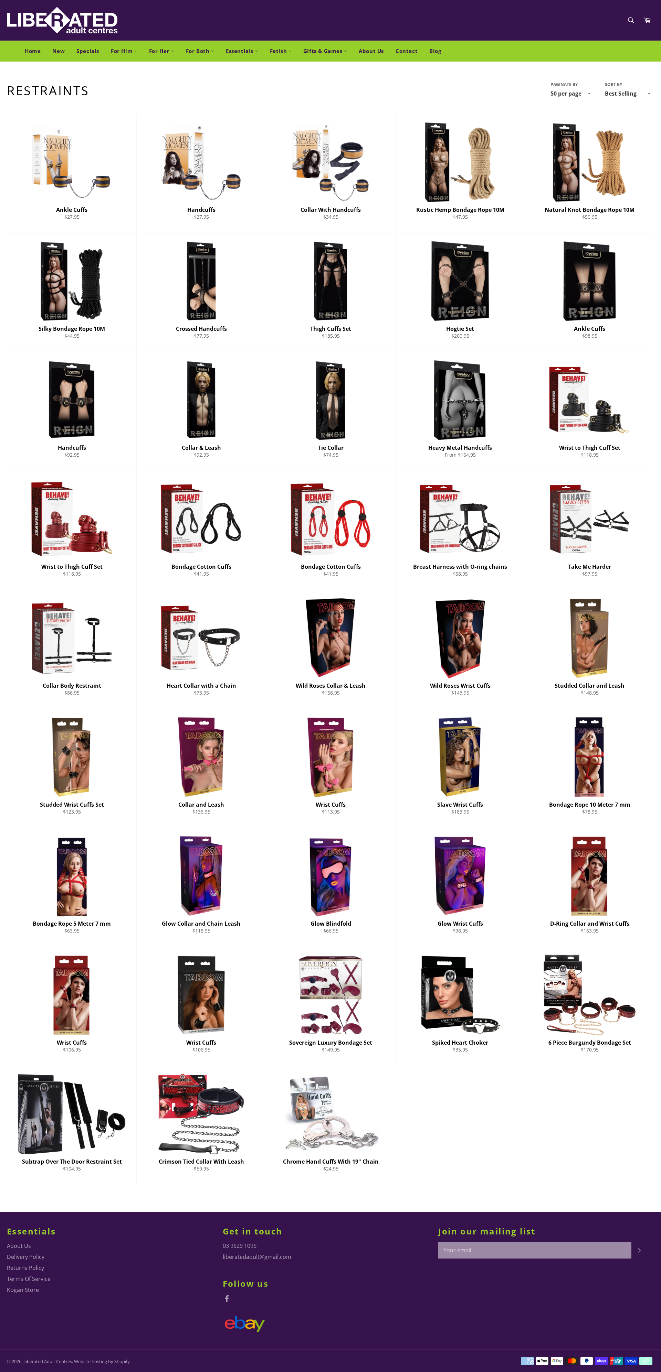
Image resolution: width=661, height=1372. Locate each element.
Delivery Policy (25, 1257)
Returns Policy (25, 1268)
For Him (122, 50)
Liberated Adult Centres (47, 1361)
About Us (371, 50)
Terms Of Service (29, 1279)
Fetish (279, 50)
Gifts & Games (323, 50)
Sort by (613, 84)
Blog (435, 50)
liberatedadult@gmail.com (257, 1257)
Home (33, 50)
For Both (198, 50)
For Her (160, 50)
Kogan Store (23, 1290)
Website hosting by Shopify (102, 1361)
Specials (87, 50)
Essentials (240, 50)
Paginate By (564, 84)
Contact (407, 50)
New (58, 50)
